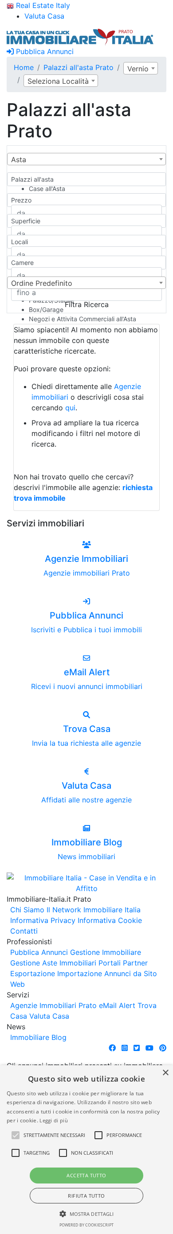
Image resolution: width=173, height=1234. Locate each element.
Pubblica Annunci (44, 51)
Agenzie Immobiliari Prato (53, 1005)
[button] (15, 1135)
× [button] (165, 1073)
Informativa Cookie (110, 920)
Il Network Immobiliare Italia (94, 909)
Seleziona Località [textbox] (58, 81)
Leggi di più (53, 1120)
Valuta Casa (49, 1016)
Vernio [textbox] (138, 68)
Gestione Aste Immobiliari (53, 962)
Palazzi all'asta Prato (78, 67)
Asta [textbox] (18, 159)
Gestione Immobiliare (105, 952)
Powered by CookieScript (86, 1225)
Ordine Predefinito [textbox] (41, 283)
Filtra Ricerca (87, 304)
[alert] (86, 1149)
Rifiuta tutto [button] (86, 1195)
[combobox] (140, 68)
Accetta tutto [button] (86, 1175)
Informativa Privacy (42, 920)
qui (70, 407)
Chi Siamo (27, 909)
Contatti (24, 930)
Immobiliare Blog (38, 1037)
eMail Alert (117, 1005)
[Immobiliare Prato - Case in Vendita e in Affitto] (80, 36)
